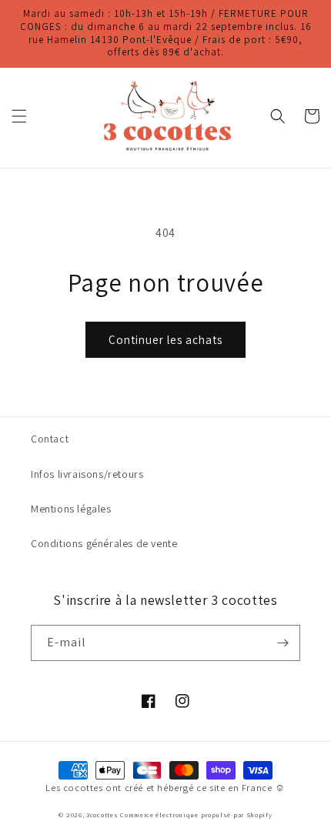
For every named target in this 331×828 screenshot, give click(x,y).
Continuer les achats (165, 339)
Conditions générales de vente (104, 543)
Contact (50, 439)
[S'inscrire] (282, 643)
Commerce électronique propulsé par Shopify (196, 814)
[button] (19, 116)
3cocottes (102, 814)
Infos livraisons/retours (87, 474)
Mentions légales (71, 509)
